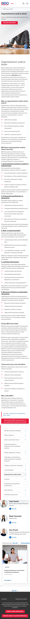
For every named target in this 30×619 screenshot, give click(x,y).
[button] (9, 22)
